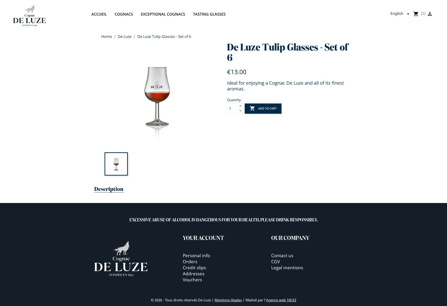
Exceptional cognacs (163, 14)
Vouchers (192, 279)
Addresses (193, 273)
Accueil (99, 14)
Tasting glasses (209, 14)
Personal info (196, 255)
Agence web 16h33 (281, 300)
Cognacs (124, 14)
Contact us (282, 255)
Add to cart (263, 108)
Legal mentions (287, 267)
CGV (275, 261)
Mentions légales (228, 300)
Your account (203, 238)
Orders (190, 261)
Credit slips (194, 267)
